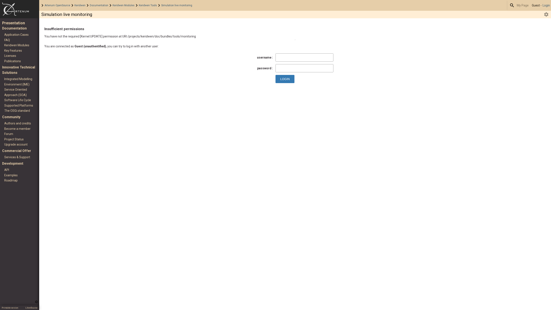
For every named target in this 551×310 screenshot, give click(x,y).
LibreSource (31, 308)
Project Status (14, 139)
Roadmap (11, 180)
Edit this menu (36, 302)
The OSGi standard (17, 110)
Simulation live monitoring (176, 5)
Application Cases (16, 34)
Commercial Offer (16, 151)
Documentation (99, 5)
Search (512, 5)
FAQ (7, 40)
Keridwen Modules (124, 5)
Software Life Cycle (17, 100)
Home (19, 9)
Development (12, 163)
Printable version (10, 308)
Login (546, 5)
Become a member (17, 128)
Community (11, 117)
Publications (12, 61)
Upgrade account (16, 144)
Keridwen (79, 5)
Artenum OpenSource (57, 5)
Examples (11, 175)
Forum (8, 134)
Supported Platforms (18, 105)
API (6, 170)
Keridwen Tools (148, 5)
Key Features (13, 50)
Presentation (13, 23)
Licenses (10, 55)
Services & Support (17, 157)
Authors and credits (17, 123)
